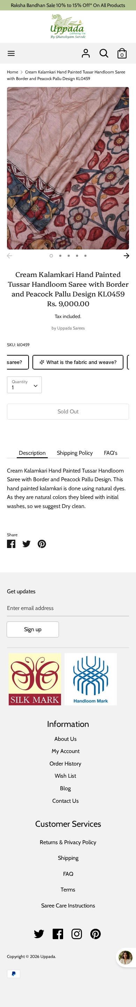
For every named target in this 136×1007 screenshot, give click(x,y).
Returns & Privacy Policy (68, 842)
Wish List (65, 775)
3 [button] (69, 256)
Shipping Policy (75, 453)
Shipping (68, 858)
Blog (65, 788)
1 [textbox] (13, 387)
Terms (68, 889)
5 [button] (85, 256)
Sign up (32, 629)
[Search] (104, 50)
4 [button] (77, 256)
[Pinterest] (95, 932)
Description (32, 453)
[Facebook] (58, 932)
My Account (66, 751)
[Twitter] (39, 932)
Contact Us (65, 801)
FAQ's (111, 453)
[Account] (86, 50)
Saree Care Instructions (68, 905)
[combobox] (24, 384)
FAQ (68, 874)
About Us (65, 739)
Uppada (47, 956)
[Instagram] (76, 932)
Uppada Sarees (71, 328)
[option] (68, 168)
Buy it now (68, 432)
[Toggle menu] (11, 53)
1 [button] (51, 255)
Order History (65, 763)
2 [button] (60, 256)
